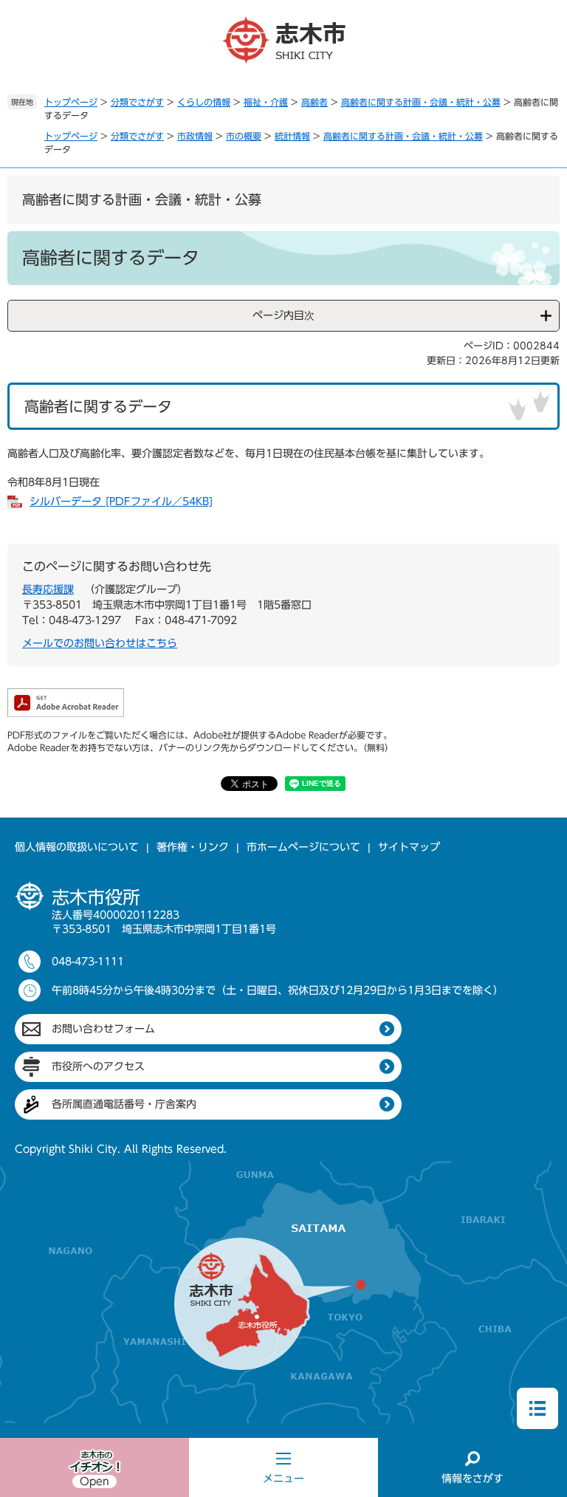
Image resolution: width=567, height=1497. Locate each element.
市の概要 (243, 135)
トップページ (70, 101)
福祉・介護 (266, 101)
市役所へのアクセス (98, 1066)
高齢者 (314, 101)
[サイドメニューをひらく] (537, 1408)
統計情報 (292, 135)
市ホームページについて (303, 847)
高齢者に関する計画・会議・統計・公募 (421, 101)
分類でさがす (137, 101)
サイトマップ (409, 847)
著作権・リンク (193, 847)
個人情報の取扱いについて (77, 847)
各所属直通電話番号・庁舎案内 (124, 1104)
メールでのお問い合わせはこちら (99, 643)
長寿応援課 (48, 589)
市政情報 (195, 135)
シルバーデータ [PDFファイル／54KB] (121, 501)
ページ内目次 (283, 315)
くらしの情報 (203, 101)
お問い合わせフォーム (103, 1029)
